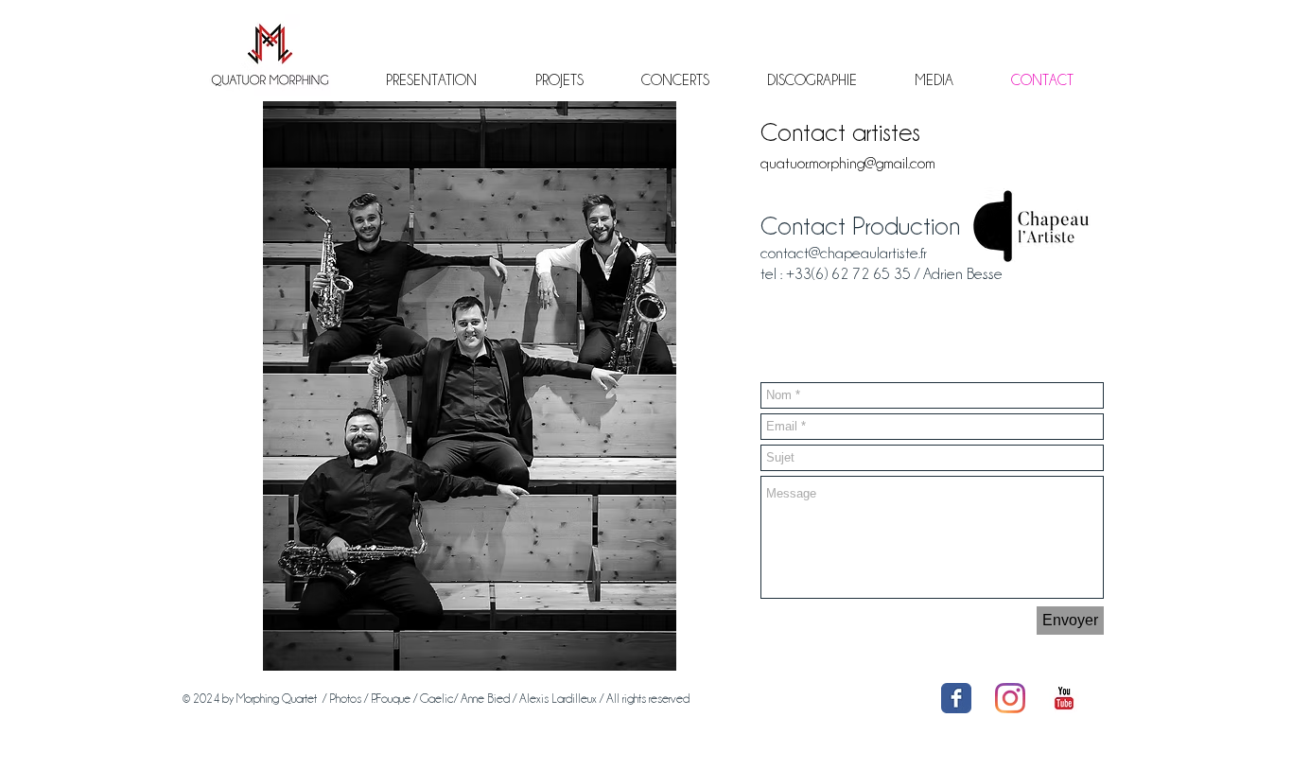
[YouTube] (1064, 698)
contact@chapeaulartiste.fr (843, 253)
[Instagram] (1010, 698)
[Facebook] (956, 698)
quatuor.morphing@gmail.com (847, 163)
